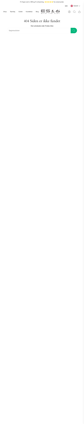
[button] (12, 11)
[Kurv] (79, 12)
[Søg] (74, 30)
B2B (66, 6)
